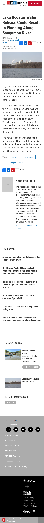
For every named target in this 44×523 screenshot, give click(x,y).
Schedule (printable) (13, 461)
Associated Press (10, 41)
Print (38, 42)
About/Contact (10, 440)
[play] (3, 520)
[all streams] (41, 520)
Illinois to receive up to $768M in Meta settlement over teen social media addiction (22, 319)
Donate (36, 4)
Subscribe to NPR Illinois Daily (16, 467)
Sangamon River (16, 163)
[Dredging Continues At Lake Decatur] (13, 383)
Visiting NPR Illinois (12, 446)
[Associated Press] (7, 184)
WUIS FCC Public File (12, 451)
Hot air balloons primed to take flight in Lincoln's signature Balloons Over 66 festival (19, 284)
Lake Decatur (28, 157)
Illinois (13, 157)
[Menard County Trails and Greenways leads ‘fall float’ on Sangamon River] (13, 354)
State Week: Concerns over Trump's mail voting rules (20, 308)
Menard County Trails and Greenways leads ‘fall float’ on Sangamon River (29, 356)
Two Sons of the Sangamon (16, 397)
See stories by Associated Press (27, 226)
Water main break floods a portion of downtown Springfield (18, 297)
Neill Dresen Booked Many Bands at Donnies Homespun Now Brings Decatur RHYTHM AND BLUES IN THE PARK (19, 271)
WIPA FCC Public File (12, 456)
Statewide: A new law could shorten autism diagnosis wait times (21, 258)
